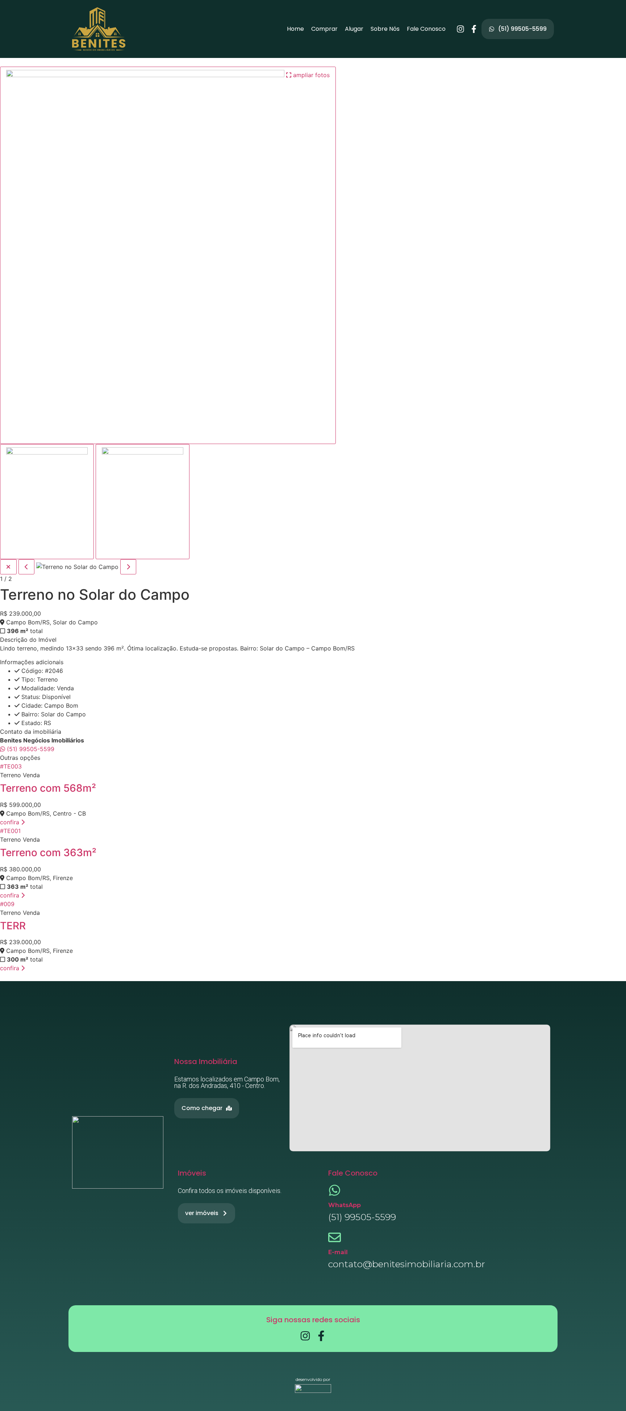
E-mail (338, 1252)
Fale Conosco (426, 29)
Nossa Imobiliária (205, 1061)
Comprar (324, 29)
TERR (13, 926)
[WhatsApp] (334, 1190)
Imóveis (192, 1173)
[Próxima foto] (128, 566)
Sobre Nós (385, 29)
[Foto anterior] (26, 566)
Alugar (354, 29)
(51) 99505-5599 (29, 749)
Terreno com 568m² (48, 788)
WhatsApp (344, 1205)
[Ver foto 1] (47, 501)
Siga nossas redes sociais (313, 1320)
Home (295, 29)
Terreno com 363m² (48, 852)
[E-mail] (334, 1237)
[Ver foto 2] (142, 501)
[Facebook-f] (474, 29)
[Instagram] (460, 29)
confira (10, 822)
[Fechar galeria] (8, 566)
